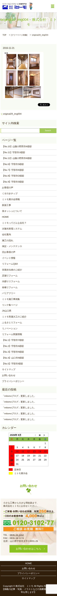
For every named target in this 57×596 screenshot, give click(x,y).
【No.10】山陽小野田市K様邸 (17, 146)
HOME (5, 217)
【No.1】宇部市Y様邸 (13, 340)
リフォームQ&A (10, 264)
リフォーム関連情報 (12, 334)
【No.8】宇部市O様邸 (13, 176)
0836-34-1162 (17, 535)
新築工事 (6, 205)
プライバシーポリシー (13, 381)
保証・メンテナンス (12, 246)
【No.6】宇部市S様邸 (13, 164)
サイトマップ (8, 369)
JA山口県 (6, 310)
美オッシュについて (12, 211)
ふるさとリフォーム (12, 322)
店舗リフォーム (10, 275)
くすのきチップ (10, 193)
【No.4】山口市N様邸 (13, 358)
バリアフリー (8, 293)
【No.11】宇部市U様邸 (13, 152)
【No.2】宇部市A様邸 (13, 346)
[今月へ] (40, 435)
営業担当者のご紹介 (12, 269)
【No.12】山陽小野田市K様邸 (17, 158)
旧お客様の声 (8, 252)
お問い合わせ (8, 375)
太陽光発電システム (12, 228)
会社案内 (6, 234)
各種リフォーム (10, 287)
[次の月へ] (45, 435)
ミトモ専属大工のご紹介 (14, 316)
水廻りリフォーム (11, 281)
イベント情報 (8, 258)
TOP (4, 35)
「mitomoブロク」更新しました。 (19, 413)
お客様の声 (7, 187)
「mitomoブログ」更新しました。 (19, 396)
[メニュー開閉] (52, 6)
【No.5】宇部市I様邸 (12, 363)
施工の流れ (7, 240)
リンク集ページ (10, 305)
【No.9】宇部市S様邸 (13, 181)
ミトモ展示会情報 (11, 199)
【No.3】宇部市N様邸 (13, 352)
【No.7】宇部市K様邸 (13, 170)
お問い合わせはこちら (28, 548)
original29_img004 (12, 114)
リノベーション (10, 328)
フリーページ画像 (19, 35)
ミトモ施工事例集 (11, 299)
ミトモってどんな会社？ (14, 223)
